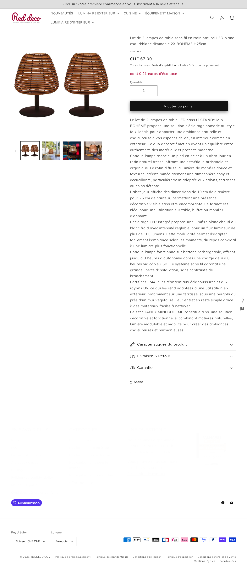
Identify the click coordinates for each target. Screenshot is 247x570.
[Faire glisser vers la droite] (108, 150)
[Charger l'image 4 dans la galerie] (93, 150)
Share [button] (138, 382)
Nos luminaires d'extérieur (89, 451)
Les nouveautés (81, 436)
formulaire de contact (146, 469)
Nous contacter (23, 436)
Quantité (136, 82)
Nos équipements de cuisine (91, 471)
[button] (98, 13)
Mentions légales (24, 480)
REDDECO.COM (41, 556)
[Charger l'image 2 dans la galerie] (51, 150)
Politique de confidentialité (32, 473)
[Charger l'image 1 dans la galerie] (30, 150)
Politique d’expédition (179, 556)
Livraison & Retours (26, 451)
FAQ (14, 443)
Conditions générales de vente (217, 556)
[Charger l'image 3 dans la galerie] (72, 150)
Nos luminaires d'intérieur (89, 443)
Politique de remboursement (73, 556)
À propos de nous (24, 458)
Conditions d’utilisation (147, 556)
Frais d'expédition (164, 65)
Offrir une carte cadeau (87, 478)
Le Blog (17, 465)
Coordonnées (227, 560)
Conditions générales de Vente (35, 488)
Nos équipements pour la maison (88, 460)
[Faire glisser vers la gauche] (15, 150)
